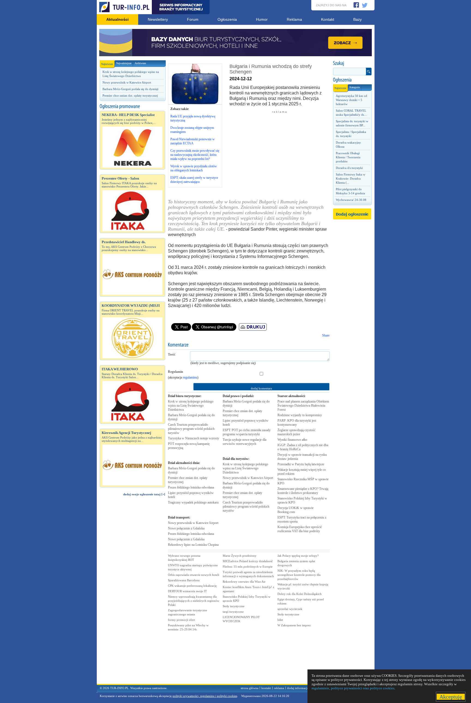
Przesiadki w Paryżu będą (300, 464)
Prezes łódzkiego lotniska (191, 487)
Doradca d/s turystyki (349, 167)
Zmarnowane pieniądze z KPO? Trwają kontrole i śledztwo (302, 491)
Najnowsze (107, 63)
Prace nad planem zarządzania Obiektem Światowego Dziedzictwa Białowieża (303, 406)
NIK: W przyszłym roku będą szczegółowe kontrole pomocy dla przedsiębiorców (299, 574)
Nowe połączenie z (186, 528)
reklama (279, 688)
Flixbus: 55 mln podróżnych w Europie (248, 566)
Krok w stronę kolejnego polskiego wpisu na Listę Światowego (190, 406)
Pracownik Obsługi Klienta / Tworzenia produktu (348, 157)
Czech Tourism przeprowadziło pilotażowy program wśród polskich (191, 429)
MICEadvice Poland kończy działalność (248, 561)
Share (326, 335)
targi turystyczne (233, 611)
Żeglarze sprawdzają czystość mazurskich (296, 432)
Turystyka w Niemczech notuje (193, 438)
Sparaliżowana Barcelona (184, 580)
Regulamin (175, 372)
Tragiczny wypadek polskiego (193, 502)
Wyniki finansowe (292, 440)
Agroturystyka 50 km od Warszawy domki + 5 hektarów (351, 100)
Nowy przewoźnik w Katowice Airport (126, 82)
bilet (280, 619)
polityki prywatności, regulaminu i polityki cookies (205, 696)
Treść (171, 354)
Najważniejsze (123, 63)
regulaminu (190, 377)
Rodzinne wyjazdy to (299, 415)
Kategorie (354, 87)
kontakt (266, 688)
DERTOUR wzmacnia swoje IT (187, 591)
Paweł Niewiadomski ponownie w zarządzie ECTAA (192, 141)
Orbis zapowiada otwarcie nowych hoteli (193, 574)
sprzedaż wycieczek (289, 608)
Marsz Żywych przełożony (239, 555)
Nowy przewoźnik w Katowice (193, 523)
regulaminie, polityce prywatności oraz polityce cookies (353, 688)
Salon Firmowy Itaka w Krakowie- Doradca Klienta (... (350, 178)
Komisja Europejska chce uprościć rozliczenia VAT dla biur (299, 529)
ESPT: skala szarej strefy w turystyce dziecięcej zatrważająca (194, 180)
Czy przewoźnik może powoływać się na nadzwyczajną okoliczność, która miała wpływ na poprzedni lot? (194, 155)
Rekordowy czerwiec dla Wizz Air (244, 581)
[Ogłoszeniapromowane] (132, 106)
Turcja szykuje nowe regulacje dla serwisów (244, 442)
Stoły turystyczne (233, 606)
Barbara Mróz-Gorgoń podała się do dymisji (130, 89)
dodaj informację (298, 688)
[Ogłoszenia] (352, 80)
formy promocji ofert (181, 619)
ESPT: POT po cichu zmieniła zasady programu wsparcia (247, 432)
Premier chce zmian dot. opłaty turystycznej (130, 95)
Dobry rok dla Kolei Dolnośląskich (299, 593)
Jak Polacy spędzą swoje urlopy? (298, 555)
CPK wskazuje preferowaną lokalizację (192, 585)
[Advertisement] (132, 592)
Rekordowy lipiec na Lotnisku (193, 545)
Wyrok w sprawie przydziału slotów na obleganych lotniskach (193, 168)
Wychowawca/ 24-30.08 (351, 199)
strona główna (249, 688)
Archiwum (140, 63)
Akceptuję (451, 697)
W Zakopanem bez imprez (294, 625)
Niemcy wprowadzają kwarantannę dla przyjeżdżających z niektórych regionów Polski (193, 600)
